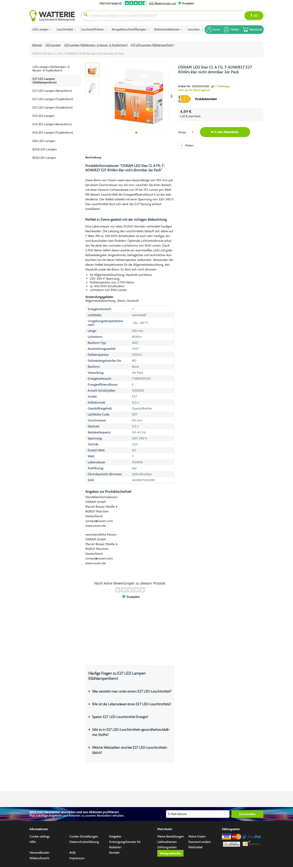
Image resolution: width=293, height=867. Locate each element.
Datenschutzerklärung (84, 842)
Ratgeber (115, 836)
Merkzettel (195, 847)
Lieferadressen (167, 842)
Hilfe (32, 842)
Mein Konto (164, 829)
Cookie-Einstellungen (83, 836)
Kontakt (114, 852)
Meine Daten (197, 836)
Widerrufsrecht (39, 858)
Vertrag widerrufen (170, 853)
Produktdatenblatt (206, 99)
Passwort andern (199, 842)
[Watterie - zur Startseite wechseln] (52, 15)
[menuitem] (55, 15)
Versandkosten (39, 852)
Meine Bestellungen (170, 836)
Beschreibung (93, 157)
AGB (72, 852)
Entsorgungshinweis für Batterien (125, 844)
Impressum (77, 858)
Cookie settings (39, 836)
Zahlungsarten (167, 847)
